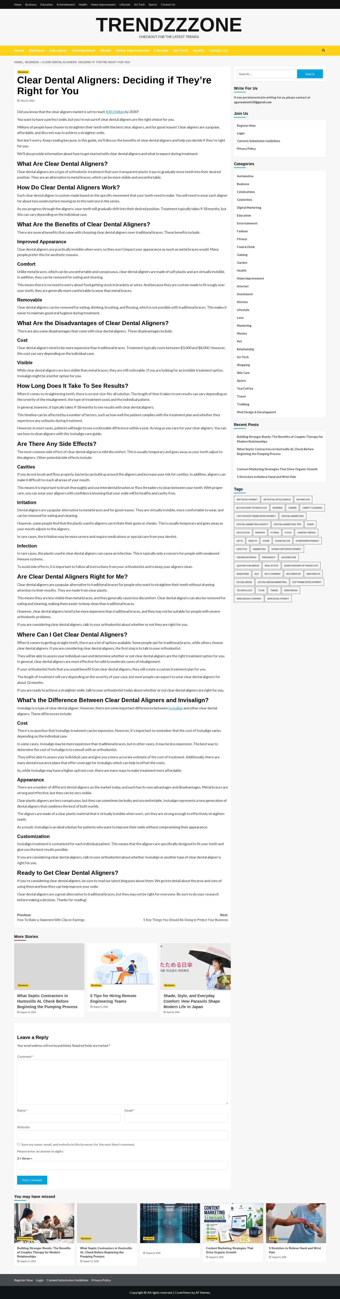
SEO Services (293, 574)
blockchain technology (252, 507)
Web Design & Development (256, 412)
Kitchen (242, 302)
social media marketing (272, 582)
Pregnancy (268, 557)
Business (31, 4)
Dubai (310, 524)
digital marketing (293, 516)
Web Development (278, 598)
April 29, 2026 (173, 1012)
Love (240, 317)
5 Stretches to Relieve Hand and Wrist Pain (266, 476)
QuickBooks (288, 557)
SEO (257, 574)
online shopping (246, 557)
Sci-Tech (139, 4)
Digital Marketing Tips (287, 524)
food (288, 532)
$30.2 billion (115, 112)
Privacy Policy (246, 148)
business (278, 507)
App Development (247, 499)
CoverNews (183, 1292)
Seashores (243, 574)
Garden (242, 262)
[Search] (323, 50)
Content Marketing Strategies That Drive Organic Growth (277, 469)
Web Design (291, 590)
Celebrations (246, 192)
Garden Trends (306, 532)
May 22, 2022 (27, 100)
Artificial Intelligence (277, 499)
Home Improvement (103, 4)
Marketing (244, 325)
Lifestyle (125, 4)
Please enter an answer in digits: (40, 1151)
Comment (25, 1056)
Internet (243, 286)
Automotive (245, 176)
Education (47, 4)
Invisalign (175, 708)
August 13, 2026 (28, 1012)
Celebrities (244, 199)
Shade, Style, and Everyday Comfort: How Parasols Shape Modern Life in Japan (192, 1001)
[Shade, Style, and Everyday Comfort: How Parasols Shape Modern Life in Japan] (196, 966)
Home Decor (282, 540)
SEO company (273, 574)
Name (22, 1110)
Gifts (240, 540)
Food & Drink (246, 247)
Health (83, 4)
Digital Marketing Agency (252, 524)
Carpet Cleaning (312, 507)
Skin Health (313, 574)
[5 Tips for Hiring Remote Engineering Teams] (122, 966)
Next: (185, 917)
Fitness (242, 239)
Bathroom (303, 499)
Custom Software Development (256, 516)
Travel (241, 396)
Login (241, 133)
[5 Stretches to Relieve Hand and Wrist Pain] (296, 1223)
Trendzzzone (169, 25)
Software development (307, 582)
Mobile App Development (286, 549)
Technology (244, 590)
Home (17, 4)
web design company (249, 598)
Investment (245, 294)
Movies (242, 333)
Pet (239, 341)
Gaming (242, 254)
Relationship (245, 349)
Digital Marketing (249, 207)
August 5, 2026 (100, 1007)
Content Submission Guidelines (258, 141)
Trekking (243, 404)
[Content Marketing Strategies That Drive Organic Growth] (233, 1223)
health (253, 540)
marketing (259, 549)
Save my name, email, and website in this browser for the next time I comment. (78, 1144)
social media (244, 582)
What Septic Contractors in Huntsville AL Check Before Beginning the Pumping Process (47, 1001)
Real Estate (271, 565)
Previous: (50, 917)
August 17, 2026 (28, 1261)
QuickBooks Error (248, 565)
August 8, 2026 (153, 1253)
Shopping (243, 365)
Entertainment (66, 4)
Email (129, 1110)
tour (261, 590)
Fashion (242, 231)
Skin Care (243, 372)
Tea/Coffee (245, 388)
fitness (275, 532)
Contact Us (168, 4)
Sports (153, 4)
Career (292, 507)
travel (274, 590)
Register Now (246, 125)
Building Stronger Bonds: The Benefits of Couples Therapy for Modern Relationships (280, 439)
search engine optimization (301, 565)
